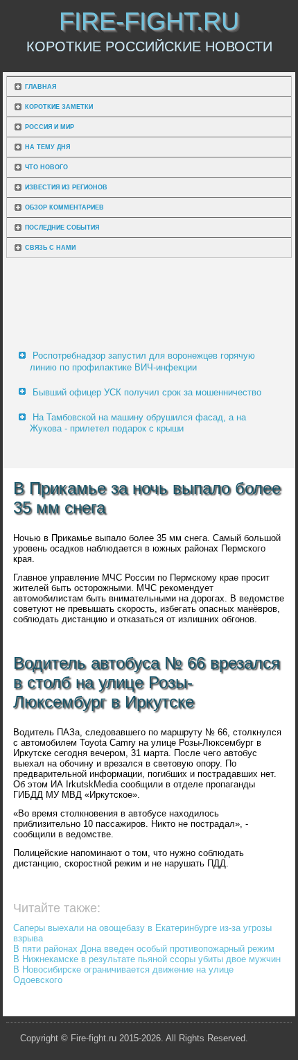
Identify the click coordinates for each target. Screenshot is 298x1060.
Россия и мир (49, 126)
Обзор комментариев (64, 207)
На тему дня (47, 147)
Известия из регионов (66, 187)
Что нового (46, 167)
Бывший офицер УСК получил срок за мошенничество (147, 392)
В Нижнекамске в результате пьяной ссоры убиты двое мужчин (147, 959)
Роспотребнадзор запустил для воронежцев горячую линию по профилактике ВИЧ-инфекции (142, 361)
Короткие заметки (59, 106)
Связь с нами (50, 247)
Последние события (62, 227)
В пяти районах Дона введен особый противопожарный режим (143, 948)
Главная (40, 86)
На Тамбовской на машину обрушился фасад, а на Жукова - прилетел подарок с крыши (138, 423)
